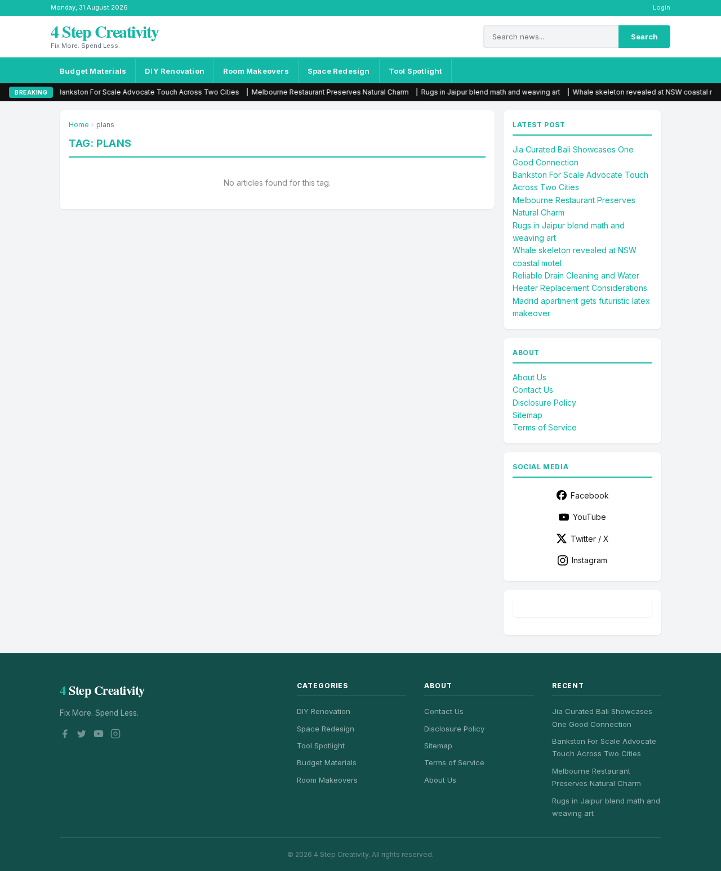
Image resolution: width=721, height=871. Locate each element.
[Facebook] (65, 735)
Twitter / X (590, 539)
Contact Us (533, 389)
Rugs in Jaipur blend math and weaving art (467, 92)
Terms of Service (545, 427)
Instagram (589, 560)
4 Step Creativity (105, 31)
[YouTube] (99, 735)
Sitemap (527, 415)
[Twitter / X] (82, 735)
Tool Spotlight (416, 70)
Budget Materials (93, 70)
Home (79, 124)
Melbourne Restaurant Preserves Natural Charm (307, 92)
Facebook (590, 495)
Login (661, 7)
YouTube (589, 517)
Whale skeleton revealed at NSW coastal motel (628, 92)
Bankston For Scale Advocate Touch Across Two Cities (125, 92)
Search (644, 36)
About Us (529, 377)
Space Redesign (339, 70)
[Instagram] (115, 735)
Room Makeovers (256, 70)
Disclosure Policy (544, 402)
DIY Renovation (174, 70)
